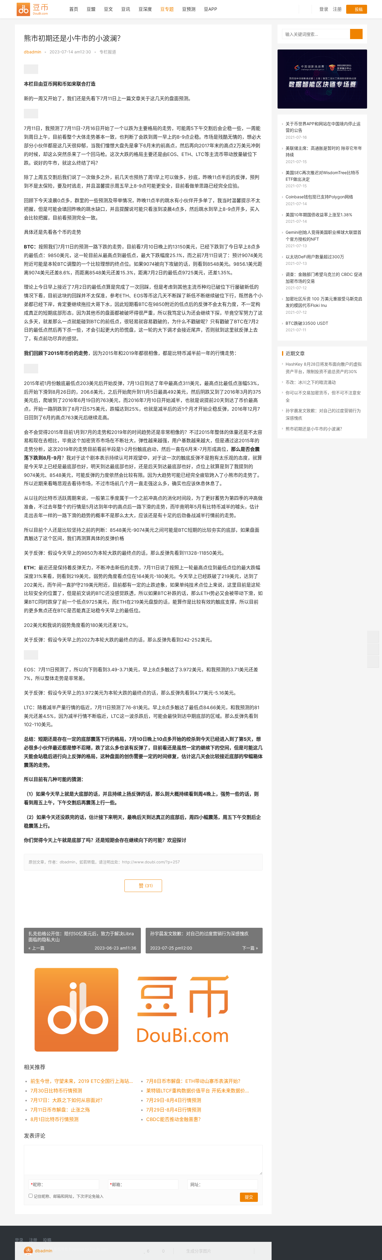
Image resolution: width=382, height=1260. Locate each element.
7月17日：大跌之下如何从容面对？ (67, 1100)
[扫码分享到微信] (220, 1251)
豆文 (108, 9)
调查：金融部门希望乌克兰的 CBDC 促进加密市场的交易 (324, 277)
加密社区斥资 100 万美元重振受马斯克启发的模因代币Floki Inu (324, 302)
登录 (323, 9)
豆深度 (145, 9)
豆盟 (91, 9)
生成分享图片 (198, 1250)
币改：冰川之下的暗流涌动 (311, 382)
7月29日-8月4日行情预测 (173, 1100)
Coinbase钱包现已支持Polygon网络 (319, 196)
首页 (73, 9)
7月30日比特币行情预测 (56, 1091)
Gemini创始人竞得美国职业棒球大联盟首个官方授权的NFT (323, 235)
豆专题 (167, 9)
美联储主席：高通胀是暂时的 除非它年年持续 (324, 151)
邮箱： (117, 1184)
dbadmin (32, 51)
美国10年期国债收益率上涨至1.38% (319, 214)
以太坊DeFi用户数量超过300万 (315, 256)
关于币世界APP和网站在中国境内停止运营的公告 (323, 127)
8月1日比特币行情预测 (54, 1119)
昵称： (38, 1184)
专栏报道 (107, 51)
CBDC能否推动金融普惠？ (174, 1119)
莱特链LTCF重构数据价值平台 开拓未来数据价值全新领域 (198, 1091)
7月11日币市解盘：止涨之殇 (60, 1110)
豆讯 (125, 9)
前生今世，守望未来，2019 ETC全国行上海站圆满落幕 (82, 1081)
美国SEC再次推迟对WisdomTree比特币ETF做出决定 (322, 176)
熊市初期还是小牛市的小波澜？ (315, 428)
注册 (337, 9)
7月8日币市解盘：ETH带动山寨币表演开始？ (194, 1081)
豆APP (210, 9)
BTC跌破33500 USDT (307, 323)
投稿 (358, 9)
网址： (196, 1184)
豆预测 (188, 9)
